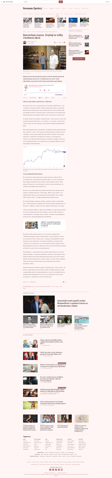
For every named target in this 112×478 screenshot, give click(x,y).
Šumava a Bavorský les (71, 444)
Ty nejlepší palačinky (59, 440)
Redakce (50, 462)
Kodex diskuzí (56, 464)
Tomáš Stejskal (47, 382)
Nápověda (42, 462)
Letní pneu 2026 (81, 440)
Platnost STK (81, 449)
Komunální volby (25, 449)
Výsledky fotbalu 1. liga (49, 442)
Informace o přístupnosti (67, 462)
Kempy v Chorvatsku (71, 440)
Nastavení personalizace (76, 464)
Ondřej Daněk (52, 393)
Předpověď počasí (51, 452)
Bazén (42, 454)
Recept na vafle (58, 447)
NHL (46, 449)
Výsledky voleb (25, 444)
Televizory (68, 456)
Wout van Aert (36, 447)
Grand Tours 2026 (37, 449)
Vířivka (75, 454)
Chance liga (47, 440)
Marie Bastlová (47, 368)
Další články (79, 58)
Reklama (54, 462)
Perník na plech (58, 449)
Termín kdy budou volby (27, 445)
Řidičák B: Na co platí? (82, 445)
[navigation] (2, 2)
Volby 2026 (25, 440)
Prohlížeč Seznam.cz (35, 464)
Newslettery (62, 464)
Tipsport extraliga (48, 444)
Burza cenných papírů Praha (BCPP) (43, 286)
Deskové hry (64, 456)
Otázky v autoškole (82, 447)
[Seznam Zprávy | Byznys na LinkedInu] (62, 470)
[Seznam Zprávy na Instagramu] (56, 470)
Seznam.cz (107, 1)
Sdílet (62, 42)
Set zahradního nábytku (65, 454)
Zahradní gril (72, 454)
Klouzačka (59, 454)
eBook (57, 42)
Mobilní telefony (42, 456)
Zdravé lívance (58, 444)
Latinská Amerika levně (71, 447)
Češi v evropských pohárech (69, 452)
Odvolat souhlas (68, 464)
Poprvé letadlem (70, 442)
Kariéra (38, 462)
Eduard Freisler (48, 355)
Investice (57, 286)
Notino (24, 288)
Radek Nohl (46, 345)
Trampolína (51, 454)
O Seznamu (34, 462)
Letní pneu (59, 456)
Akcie (33, 286)
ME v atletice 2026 (48, 445)
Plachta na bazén (46, 454)
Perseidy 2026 (57, 452)
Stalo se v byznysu (75, 31)
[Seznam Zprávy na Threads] (59, 470)
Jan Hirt (35, 444)
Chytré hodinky (73, 456)
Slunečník (55, 454)
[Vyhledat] (61, 2)
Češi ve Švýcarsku (70, 445)
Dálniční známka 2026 (82, 442)
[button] (27, 20)
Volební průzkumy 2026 (27, 442)
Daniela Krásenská (48, 405)
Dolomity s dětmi (70, 449)
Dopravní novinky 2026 (82, 444)
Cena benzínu (62, 452)
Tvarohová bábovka (59, 445)
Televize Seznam (42, 464)
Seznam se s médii (49, 464)
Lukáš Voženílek (31, 41)
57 (65, 42)
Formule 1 (46, 447)
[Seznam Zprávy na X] (53, 470)
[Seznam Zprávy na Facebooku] (50, 470)
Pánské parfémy (78, 456)
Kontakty (46, 462)
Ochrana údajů (59, 462)
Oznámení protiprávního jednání (78, 462)
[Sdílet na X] (65, 282)
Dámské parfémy (54, 456)
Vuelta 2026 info (36, 440)
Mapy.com (46, 452)
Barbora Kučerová (48, 392)
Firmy (61, 286)
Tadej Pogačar (36, 445)
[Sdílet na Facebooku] (63, 282)
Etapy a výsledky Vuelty (38, 442)
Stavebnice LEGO (48, 456)
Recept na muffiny (59, 442)
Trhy (53, 286)
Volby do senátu (25, 447)
